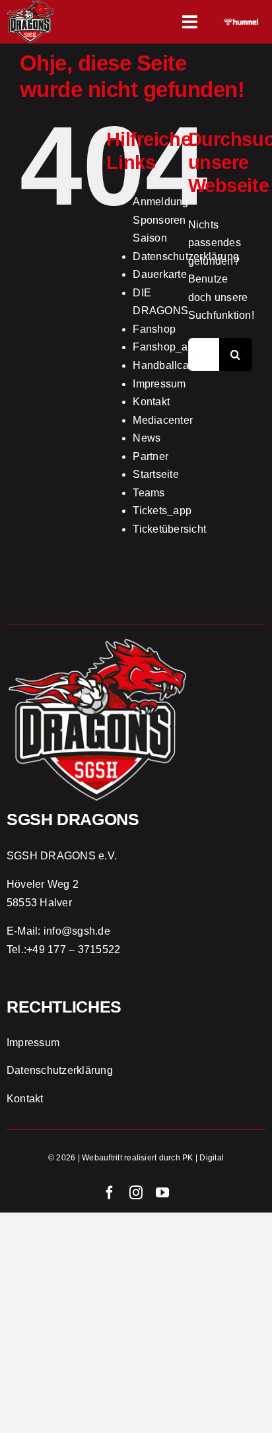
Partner (150, 456)
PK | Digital (203, 1157)
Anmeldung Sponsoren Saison (160, 220)
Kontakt (151, 401)
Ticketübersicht (169, 529)
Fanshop (154, 329)
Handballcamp (168, 365)
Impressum (159, 383)
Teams (148, 492)
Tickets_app (162, 510)
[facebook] (109, 1192)
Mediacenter (163, 420)
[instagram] (136, 1192)
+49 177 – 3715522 (73, 949)
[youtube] (162, 1192)
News (146, 438)
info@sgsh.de (77, 931)
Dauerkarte (159, 274)
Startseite (155, 474)
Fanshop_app (166, 346)
